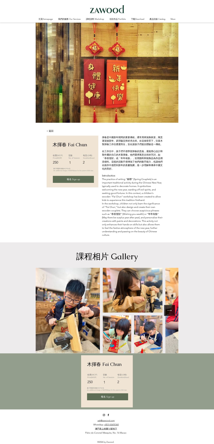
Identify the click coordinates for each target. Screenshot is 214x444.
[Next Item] (169, 310)
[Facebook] (108, 414)
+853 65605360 (111, 424)
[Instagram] (103, 414)
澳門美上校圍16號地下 (106, 428)
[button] (69, 19)
